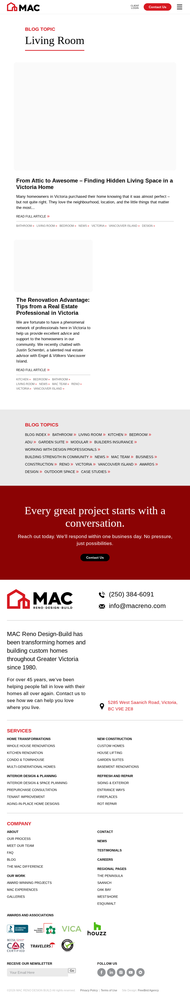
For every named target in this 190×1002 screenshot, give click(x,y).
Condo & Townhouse (25, 760)
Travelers (42, 945)
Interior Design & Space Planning (37, 783)
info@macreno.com (137, 606)
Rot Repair (107, 804)
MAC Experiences (22, 890)
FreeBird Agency (148, 990)
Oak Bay (104, 890)
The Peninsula (110, 876)
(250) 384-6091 (131, 594)
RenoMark (68, 945)
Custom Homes (110, 746)
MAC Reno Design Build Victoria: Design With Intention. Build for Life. (23, 6)
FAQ (10, 852)
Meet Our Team (20, 846)
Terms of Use (109, 990)
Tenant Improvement (26, 797)
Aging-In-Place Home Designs (33, 804)
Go (72, 970)
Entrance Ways (111, 790)
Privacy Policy (89, 990)
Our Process (19, 839)
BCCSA (16, 945)
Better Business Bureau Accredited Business (17, 929)
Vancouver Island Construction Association (72, 929)
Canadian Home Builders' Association (45, 929)
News (102, 841)
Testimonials (109, 850)
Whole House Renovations (31, 746)
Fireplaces (107, 797)
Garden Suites (110, 760)
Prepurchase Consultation (32, 790)
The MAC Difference (25, 866)
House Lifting (109, 753)
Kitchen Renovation (25, 753)
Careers (105, 859)
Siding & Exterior (113, 783)
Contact (105, 832)
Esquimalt (106, 903)
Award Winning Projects (29, 883)
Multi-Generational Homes (31, 767)
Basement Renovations (118, 767)
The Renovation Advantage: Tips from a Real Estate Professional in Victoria (53, 306)
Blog (11, 859)
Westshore (107, 896)
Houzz (96, 929)
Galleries (16, 896)
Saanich (104, 883)
